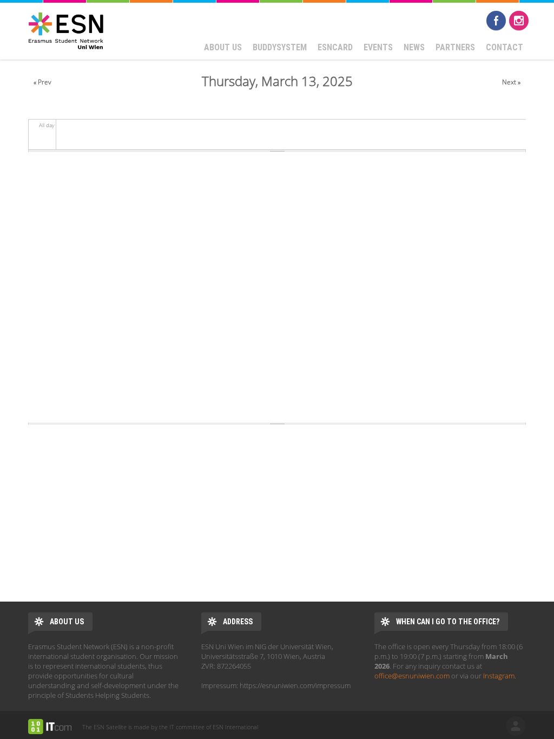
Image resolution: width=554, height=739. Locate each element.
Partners (455, 47)
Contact (504, 47)
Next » (511, 82)
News (414, 47)
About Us (223, 47)
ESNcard (335, 47)
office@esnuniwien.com (412, 676)
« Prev (42, 82)
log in (515, 726)
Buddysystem (280, 47)
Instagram (519, 20)
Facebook (496, 20)
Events (378, 47)
